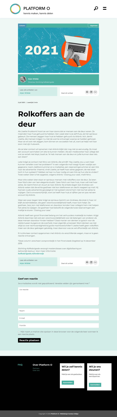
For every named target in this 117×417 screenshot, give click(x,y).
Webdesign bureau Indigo (69, 414)
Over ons (36, 370)
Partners (36, 368)
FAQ (20, 364)
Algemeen (94, 25)
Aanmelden (68, 382)
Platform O (55, 414)
